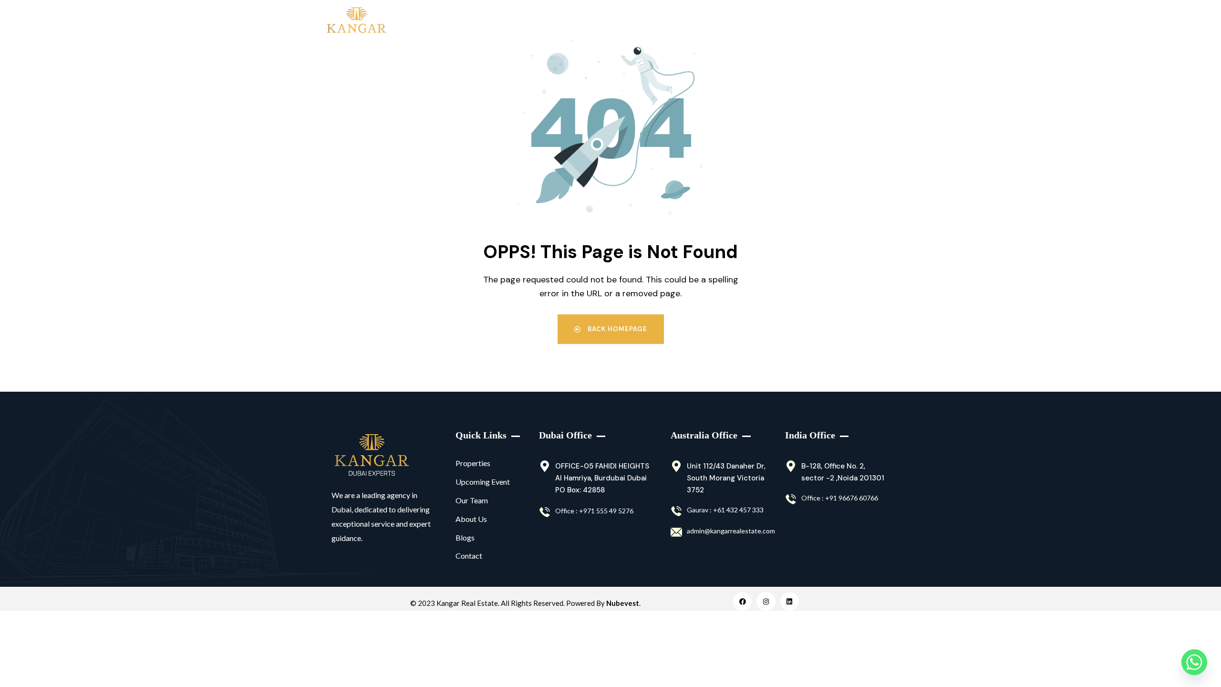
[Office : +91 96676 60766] (791, 499)
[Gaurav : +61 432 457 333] (676, 511)
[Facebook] (742, 601)
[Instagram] (765, 601)
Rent (479, 21)
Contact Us (842, 21)
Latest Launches (574, 21)
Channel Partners (647, 21)
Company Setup (768, 21)
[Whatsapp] (1194, 662)
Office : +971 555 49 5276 (594, 511)
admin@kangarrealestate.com (731, 531)
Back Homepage (616, 329)
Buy (435, 21)
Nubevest (622, 603)
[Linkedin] (789, 601)
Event (703, 21)
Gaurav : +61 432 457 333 (725, 510)
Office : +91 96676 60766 (839, 498)
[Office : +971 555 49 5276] (544, 512)
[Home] (371, 455)
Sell (523, 21)
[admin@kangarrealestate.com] (676, 532)
